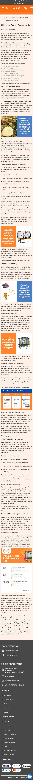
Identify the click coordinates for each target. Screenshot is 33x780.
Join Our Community (10, 750)
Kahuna (16, 8)
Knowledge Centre (9, 730)
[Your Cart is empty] (29, 8)
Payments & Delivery (10, 742)
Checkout (7, 708)
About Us (6, 722)
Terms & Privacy (9, 754)
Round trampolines (7, 366)
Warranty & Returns (10, 734)
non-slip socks (24, 278)
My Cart (6, 704)
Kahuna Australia (11, 655)
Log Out (6, 712)
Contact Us (7, 726)
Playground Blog (9, 738)
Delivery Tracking (9, 700)
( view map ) (20, 672)
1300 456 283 (9, 676)
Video (5, 746)
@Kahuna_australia (12, 650)
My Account (7, 695)
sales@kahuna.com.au (12, 680)
